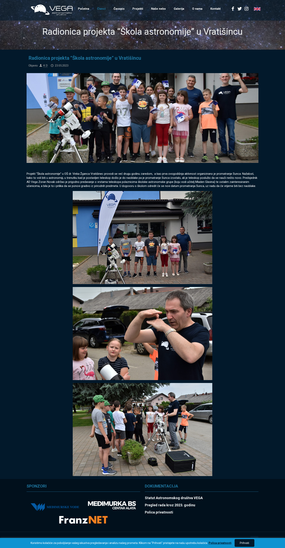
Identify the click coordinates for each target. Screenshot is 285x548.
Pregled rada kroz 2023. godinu (170, 505)
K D (45, 65)
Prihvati (244, 543)
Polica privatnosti (220, 543)
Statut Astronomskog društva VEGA (174, 498)
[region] (142, 543)
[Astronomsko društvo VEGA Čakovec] (51, 9)
